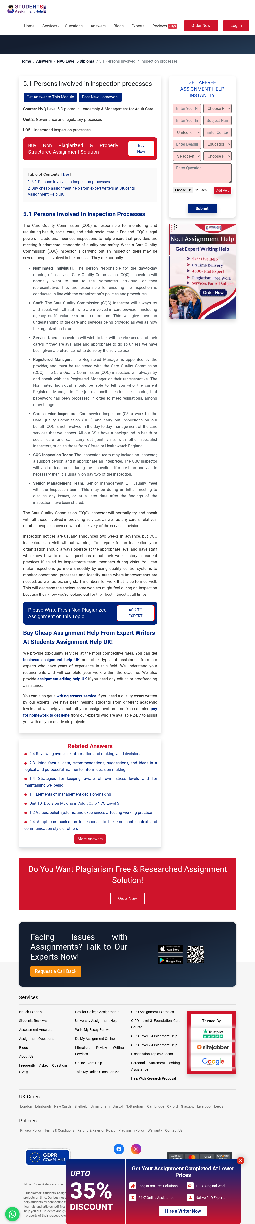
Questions (74, 26)
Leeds (218, 1107)
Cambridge (155, 1107)
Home (29, 26)
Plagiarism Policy (131, 1131)
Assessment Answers (35, 1030)
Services (49, 26)
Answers (98, 26)
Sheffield (81, 1107)
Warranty (155, 1131)
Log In (236, 25)
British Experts (30, 1012)
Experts (137, 26)
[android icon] (170, 960)
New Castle (62, 1107)
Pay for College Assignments (97, 1012)
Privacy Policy (31, 1131)
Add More (222, 191)
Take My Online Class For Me (97, 1072)
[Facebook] (119, 1149)
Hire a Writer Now (183, 1211)
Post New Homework (100, 97)
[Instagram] (136, 1149)
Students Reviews (33, 1021)
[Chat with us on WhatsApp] (12, 1214)
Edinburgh (43, 1107)
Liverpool (204, 1107)
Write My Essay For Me (92, 1030)
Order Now (200, 25)
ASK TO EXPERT (135, 613)
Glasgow (188, 1107)
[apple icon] (170, 949)
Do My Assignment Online (95, 1039)
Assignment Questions (36, 1039)
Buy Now (141, 148)
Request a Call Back (56, 971)
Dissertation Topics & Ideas (152, 1054)
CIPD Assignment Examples (152, 1012)
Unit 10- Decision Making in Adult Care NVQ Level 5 (74, 803)
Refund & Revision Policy (96, 1131)
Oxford (172, 1107)
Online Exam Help (88, 1063)
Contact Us (173, 1131)
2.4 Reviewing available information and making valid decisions (85, 754)
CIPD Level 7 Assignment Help (154, 1045)
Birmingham (100, 1107)
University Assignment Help (96, 1021)
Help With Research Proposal (153, 1079)
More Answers (90, 839)
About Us (26, 1057)
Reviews (164, 26)
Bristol (118, 1107)
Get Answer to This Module (50, 97)
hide (66, 175)
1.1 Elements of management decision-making (70, 794)
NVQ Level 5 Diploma (67, 61)
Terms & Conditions (59, 1131)
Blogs (119, 26)
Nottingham (135, 1107)
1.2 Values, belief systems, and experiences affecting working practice (90, 812)
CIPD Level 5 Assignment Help (154, 1036)
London (26, 1107)
